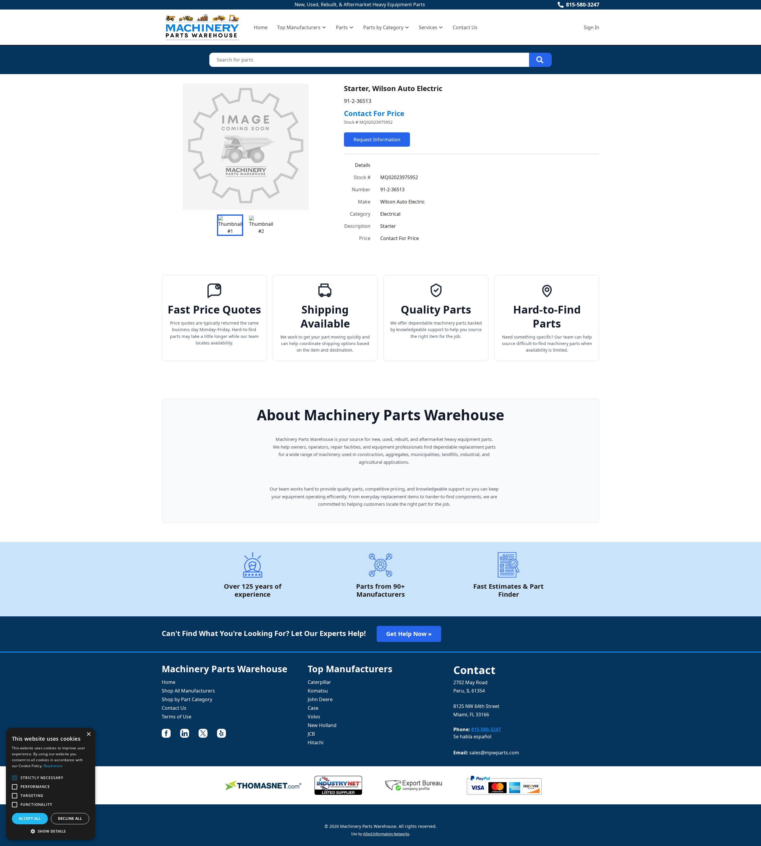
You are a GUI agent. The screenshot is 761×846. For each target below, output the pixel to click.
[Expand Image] (319, 199)
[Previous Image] (171, 146)
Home (261, 27)
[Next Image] (320, 146)
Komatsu (318, 690)
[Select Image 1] (230, 225)
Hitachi (315, 742)
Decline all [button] (70, 818)
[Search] (540, 60)
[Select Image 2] (261, 225)
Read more (53, 765)
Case (313, 708)
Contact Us (465, 27)
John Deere (320, 699)
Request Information (376, 139)
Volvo (314, 716)
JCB (311, 734)
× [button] (88, 734)
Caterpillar (319, 682)
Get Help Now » (409, 634)
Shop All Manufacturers (188, 690)
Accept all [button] (30, 818)
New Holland (322, 725)
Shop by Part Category (187, 699)
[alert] (50, 784)
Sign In (591, 27)
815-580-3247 (582, 4)
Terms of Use (176, 716)
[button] (50, 831)
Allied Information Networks (386, 833)
